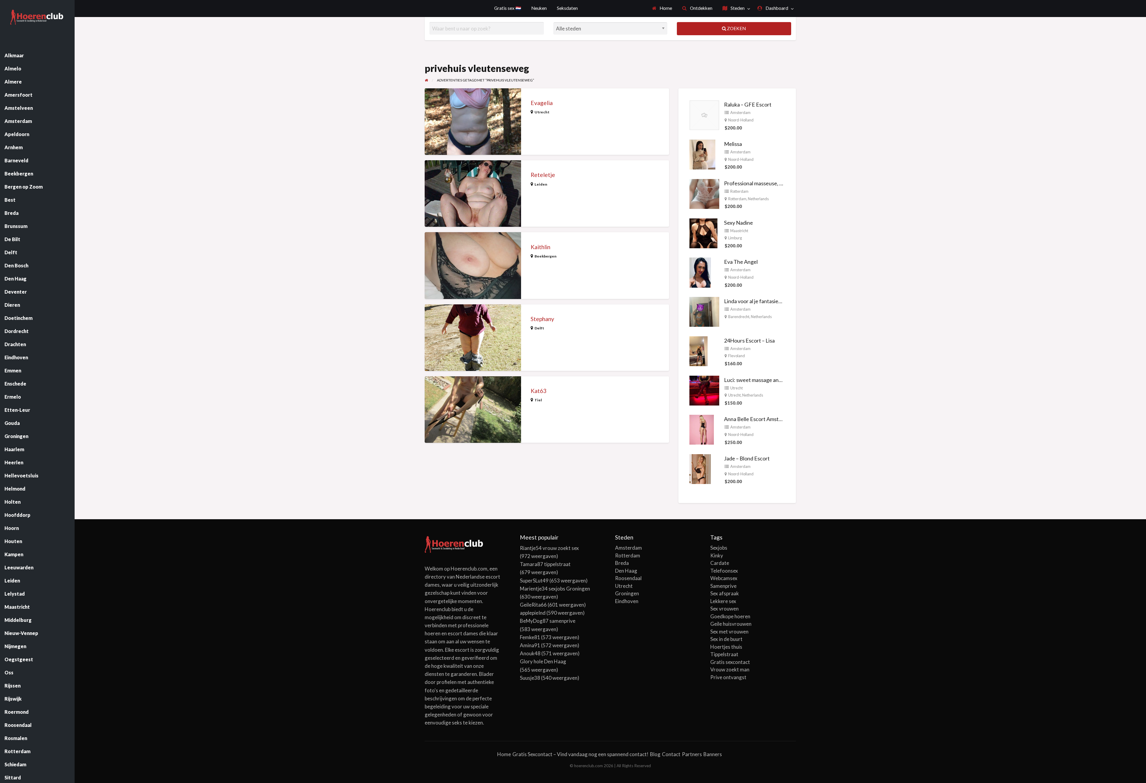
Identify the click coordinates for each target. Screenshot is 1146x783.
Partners (692, 754)
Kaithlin (540, 246)
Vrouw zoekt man (729, 669)
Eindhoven (626, 601)
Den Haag (626, 570)
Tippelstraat (724, 654)
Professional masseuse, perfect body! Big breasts (781, 183)
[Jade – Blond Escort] (700, 468)
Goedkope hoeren (730, 616)
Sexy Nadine (738, 222)
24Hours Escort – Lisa (749, 340)
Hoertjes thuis (726, 646)
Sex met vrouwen (729, 631)
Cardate (719, 562)
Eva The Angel (741, 261)
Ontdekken (700, 8)
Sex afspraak (724, 593)
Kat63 (538, 390)
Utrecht (542, 112)
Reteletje (543, 174)
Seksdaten (567, 8)
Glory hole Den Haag (543, 661)
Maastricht (739, 230)
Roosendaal (628, 578)
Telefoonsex (724, 570)
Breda (622, 562)
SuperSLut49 (534, 580)
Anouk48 (530, 653)
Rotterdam (739, 191)
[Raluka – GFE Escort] (704, 114)
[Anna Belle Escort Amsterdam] (701, 429)
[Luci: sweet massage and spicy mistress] (704, 389)
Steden (737, 8)
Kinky (716, 555)
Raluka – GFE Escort (747, 104)
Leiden (541, 184)
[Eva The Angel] (700, 272)
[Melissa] (702, 154)
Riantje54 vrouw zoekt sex (549, 548)
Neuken (539, 8)
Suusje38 (530, 678)
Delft (539, 328)
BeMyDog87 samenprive (547, 621)
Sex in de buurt (726, 639)
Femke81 (530, 637)
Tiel (538, 400)
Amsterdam (740, 112)
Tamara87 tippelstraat (545, 564)
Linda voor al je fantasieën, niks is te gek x (771, 301)
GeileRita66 (533, 605)
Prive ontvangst (728, 677)
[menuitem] (662, 8)
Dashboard (776, 8)
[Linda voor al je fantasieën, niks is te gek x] (704, 311)
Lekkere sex (723, 601)
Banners (712, 754)
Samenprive (723, 585)
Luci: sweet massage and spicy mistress (769, 380)
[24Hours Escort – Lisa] (698, 350)
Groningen (627, 593)
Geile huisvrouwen (730, 623)
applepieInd (533, 613)
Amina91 (530, 645)
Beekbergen (546, 256)
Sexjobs (718, 547)
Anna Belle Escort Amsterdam (759, 419)
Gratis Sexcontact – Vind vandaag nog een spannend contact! (580, 754)
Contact (671, 754)
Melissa (733, 144)
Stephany (542, 318)
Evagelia (542, 102)
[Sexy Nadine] (703, 232)
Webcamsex (723, 578)
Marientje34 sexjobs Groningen (555, 588)
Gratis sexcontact (730, 662)
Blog (655, 754)
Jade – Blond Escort (747, 458)
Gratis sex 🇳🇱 (507, 8)
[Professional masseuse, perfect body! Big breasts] (704, 193)
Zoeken (736, 28)
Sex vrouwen (724, 608)
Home (665, 8)
